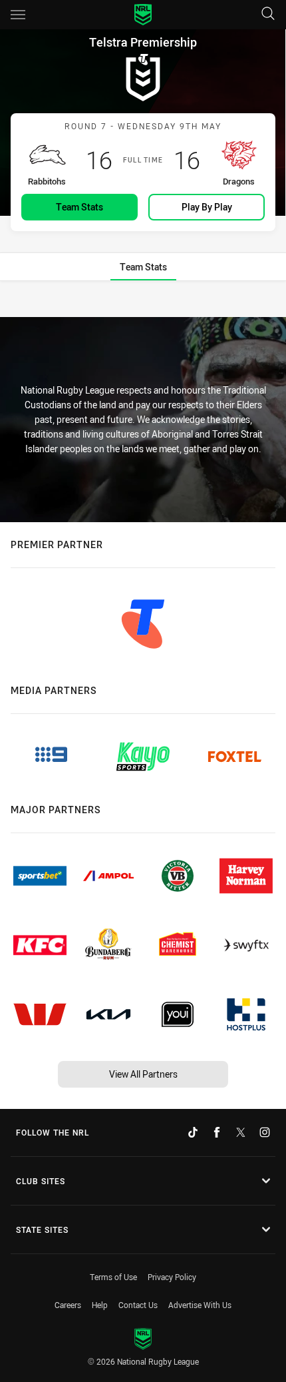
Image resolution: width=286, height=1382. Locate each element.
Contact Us (138, 1304)
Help (100, 1304)
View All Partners (143, 1074)
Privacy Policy (172, 1276)
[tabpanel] (143, 299)
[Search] (268, 14)
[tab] (143, 266)
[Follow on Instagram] (264, 1132)
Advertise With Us (199, 1304)
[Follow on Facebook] (217, 1132)
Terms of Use (113, 1276)
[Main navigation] (18, 14)
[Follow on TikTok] (193, 1132)
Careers (68, 1304)
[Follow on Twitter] (240, 1132)
